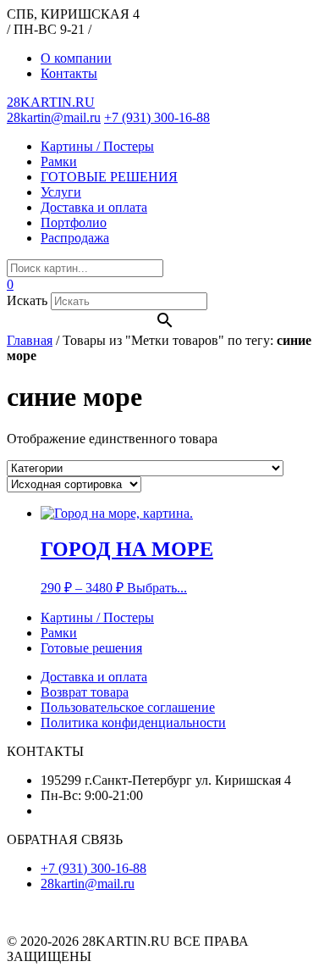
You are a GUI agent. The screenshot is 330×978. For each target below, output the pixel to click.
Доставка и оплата (94, 207)
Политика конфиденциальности (133, 722)
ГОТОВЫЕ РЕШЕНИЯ (109, 176)
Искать (27, 300)
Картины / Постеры (97, 146)
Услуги (61, 192)
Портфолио (74, 222)
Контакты (69, 73)
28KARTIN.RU (51, 102)
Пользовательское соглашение (128, 707)
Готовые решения (91, 648)
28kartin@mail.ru (54, 117)
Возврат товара (85, 692)
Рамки (59, 161)
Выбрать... (157, 588)
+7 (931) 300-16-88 (157, 117)
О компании (76, 58)
